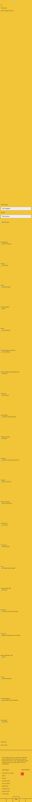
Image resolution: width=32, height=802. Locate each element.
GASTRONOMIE (6, 781)
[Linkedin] (19, 773)
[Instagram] (18, 773)
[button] (1, 5)
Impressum (5, 786)
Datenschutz (6, 788)
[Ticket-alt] (20, 773)
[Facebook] (16, 773)
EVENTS (4, 778)
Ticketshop (5, 794)
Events (17, 759)
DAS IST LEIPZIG (6, 783)
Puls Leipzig (5, 757)
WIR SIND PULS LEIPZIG (8, 773)
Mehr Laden (4, 745)
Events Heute (6, 791)
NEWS (3, 775)
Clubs (26, 760)
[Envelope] (22, 773)
